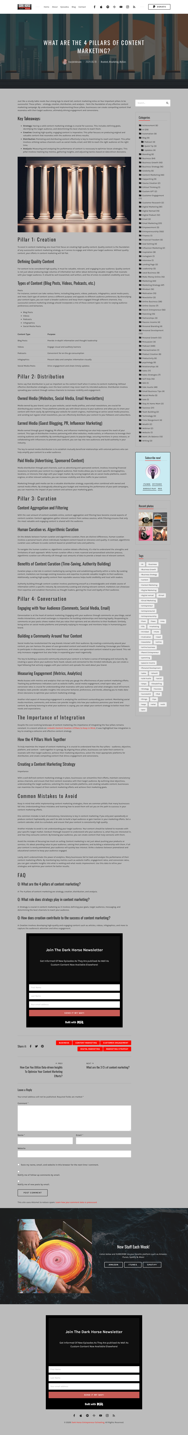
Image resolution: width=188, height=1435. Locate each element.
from (144, 621)
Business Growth (150, 162)
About (55, 7)
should (155, 673)
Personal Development (153, 330)
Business (64, 1043)
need (159, 637)
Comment (23, 1103)
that (158, 694)
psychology (147, 362)
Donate (161, 6)
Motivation (147, 293)
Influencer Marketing (152, 248)
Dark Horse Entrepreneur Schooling (88, 1422)
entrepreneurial (148, 611)
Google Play (149, 489)
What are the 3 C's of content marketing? (108, 1067)
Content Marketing (86, 1043)
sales (144, 673)
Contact (82, 7)
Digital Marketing (90, 1049)
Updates (148, 150)
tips (154, 699)
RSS (160, 489)
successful (146, 694)
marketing (114, 61)
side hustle (146, 678)
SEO (144, 383)
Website (146, 432)
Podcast (148, 142)
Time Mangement (150, 420)
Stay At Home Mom (151, 403)
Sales (144, 370)
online (159, 642)
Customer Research (151, 202)
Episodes (64, 7)
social (159, 678)
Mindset (146, 289)
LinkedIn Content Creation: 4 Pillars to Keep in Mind (71, 728)
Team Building (149, 412)
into (162, 621)
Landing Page (148, 264)
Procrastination (149, 350)
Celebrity (146, 171)
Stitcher (157, 484)
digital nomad (148, 595)
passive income (148, 663)
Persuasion (147, 342)
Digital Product (149, 215)
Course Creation (149, 183)
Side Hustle (147, 387)
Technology (147, 416)
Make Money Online (151, 277)
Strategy (145, 689)
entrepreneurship (149, 616)
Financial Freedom (151, 239)
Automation (147, 133)
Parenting (146, 314)
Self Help (146, 379)
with (163, 704)
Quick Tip (149, 146)
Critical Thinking (150, 187)
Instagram (147, 256)
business (153, 564)
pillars (123, 61)
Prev (59, 1063)
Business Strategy (150, 166)
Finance (146, 235)
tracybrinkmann (74, 61)
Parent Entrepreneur (151, 310)
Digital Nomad (149, 211)
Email (79, 1135)
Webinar (146, 428)
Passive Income (149, 322)
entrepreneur (147, 606)
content (105, 61)
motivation (146, 637)
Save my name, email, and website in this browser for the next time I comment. (60, 1165)
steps (144, 684)
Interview (146, 260)
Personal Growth (150, 337)
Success (146, 407)
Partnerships (148, 318)
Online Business (150, 301)
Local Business (149, 272)
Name (21, 1135)
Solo (144, 399)
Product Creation (150, 354)
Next (89, 1063)
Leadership (147, 268)
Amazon (113, 1264)
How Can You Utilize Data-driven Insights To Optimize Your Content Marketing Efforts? (41, 1071)
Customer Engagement (115, 1043)
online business (148, 647)
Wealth (145, 424)
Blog (74, 7)
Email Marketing (150, 223)
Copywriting (147, 179)
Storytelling (157, 684)
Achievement (148, 125)
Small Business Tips (151, 391)
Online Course (148, 305)
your (143, 710)
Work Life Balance (150, 436)
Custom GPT (148, 191)
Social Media (148, 395)
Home (46, 7)
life (143, 626)
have (154, 621)
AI (143, 129)
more (157, 632)
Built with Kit (74, 1022)
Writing (145, 440)
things (144, 699)
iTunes (146, 484)
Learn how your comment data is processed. (76, 1202)
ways (144, 704)
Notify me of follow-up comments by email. (39, 1175)
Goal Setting (148, 244)
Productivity (148, 358)
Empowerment (149, 227)
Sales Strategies (150, 375)
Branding (146, 154)
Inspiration (147, 252)
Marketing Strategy (117, 1049)
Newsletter (147, 297)
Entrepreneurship (150, 231)
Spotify (152, 1264)
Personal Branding (150, 326)
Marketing (147, 281)
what (154, 704)
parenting (146, 658)
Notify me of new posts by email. (34, 1184)
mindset (145, 632)
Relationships (148, 366)
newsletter (146, 642)
